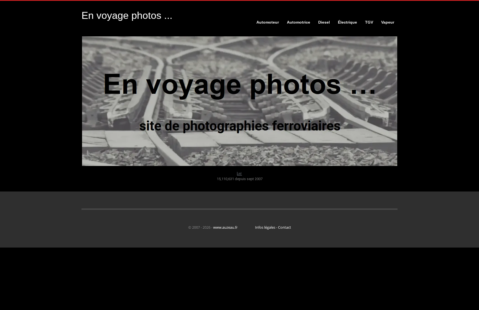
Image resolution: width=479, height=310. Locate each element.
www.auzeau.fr (225, 227)
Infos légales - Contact (273, 227)
